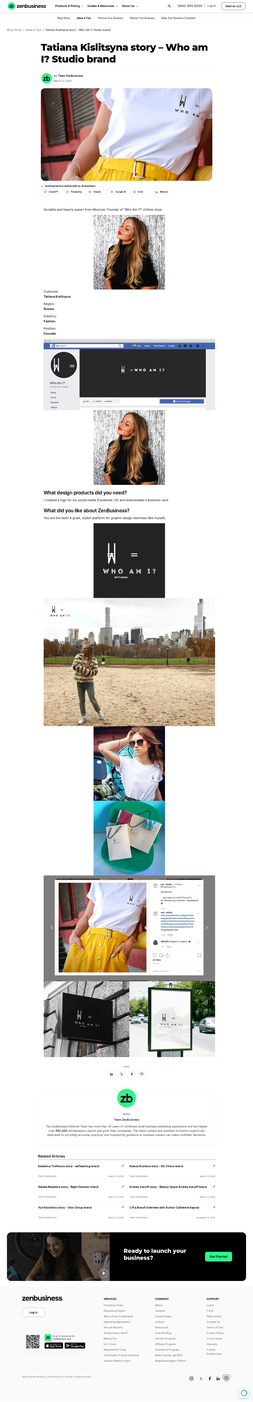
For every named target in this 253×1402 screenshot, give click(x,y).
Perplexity (76, 192)
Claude (97, 192)
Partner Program (165, 1338)
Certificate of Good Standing (121, 1355)
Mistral (163, 192)
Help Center (214, 1316)
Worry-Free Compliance (118, 1316)
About (158, 1305)
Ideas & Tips (33, 30)
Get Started (218, 1256)
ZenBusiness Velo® (115, 1333)
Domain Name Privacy (117, 1361)
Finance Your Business (110, 18)
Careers (160, 1311)
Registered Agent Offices (170, 1361)
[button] (103, 1273)
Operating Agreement (117, 1322)
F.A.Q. (210, 1311)
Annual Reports (113, 1327)
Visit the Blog (163, 1333)
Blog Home (63, 18)
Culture (159, 1322)
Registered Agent (114, 1311)
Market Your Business (142, 18)
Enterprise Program (167, 1350)
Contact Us (213, 1322)
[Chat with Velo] (244, 1393)
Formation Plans (113, 1305)
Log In (33, 1312)
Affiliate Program (165, 1344)
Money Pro (110, 1338)
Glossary (212, 1344)
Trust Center (214, 1338)
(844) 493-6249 (190, 6)
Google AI (120, 192)
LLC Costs (110, 1344)
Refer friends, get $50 (168, 1355)
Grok (140, 192)
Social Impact (163, 1316)
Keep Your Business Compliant (178, 18)
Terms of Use (215, 1327)
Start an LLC (233, 6)
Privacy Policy (215, 1333)
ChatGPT (54, 192)
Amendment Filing (115, 1350)
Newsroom (161, 1327)
